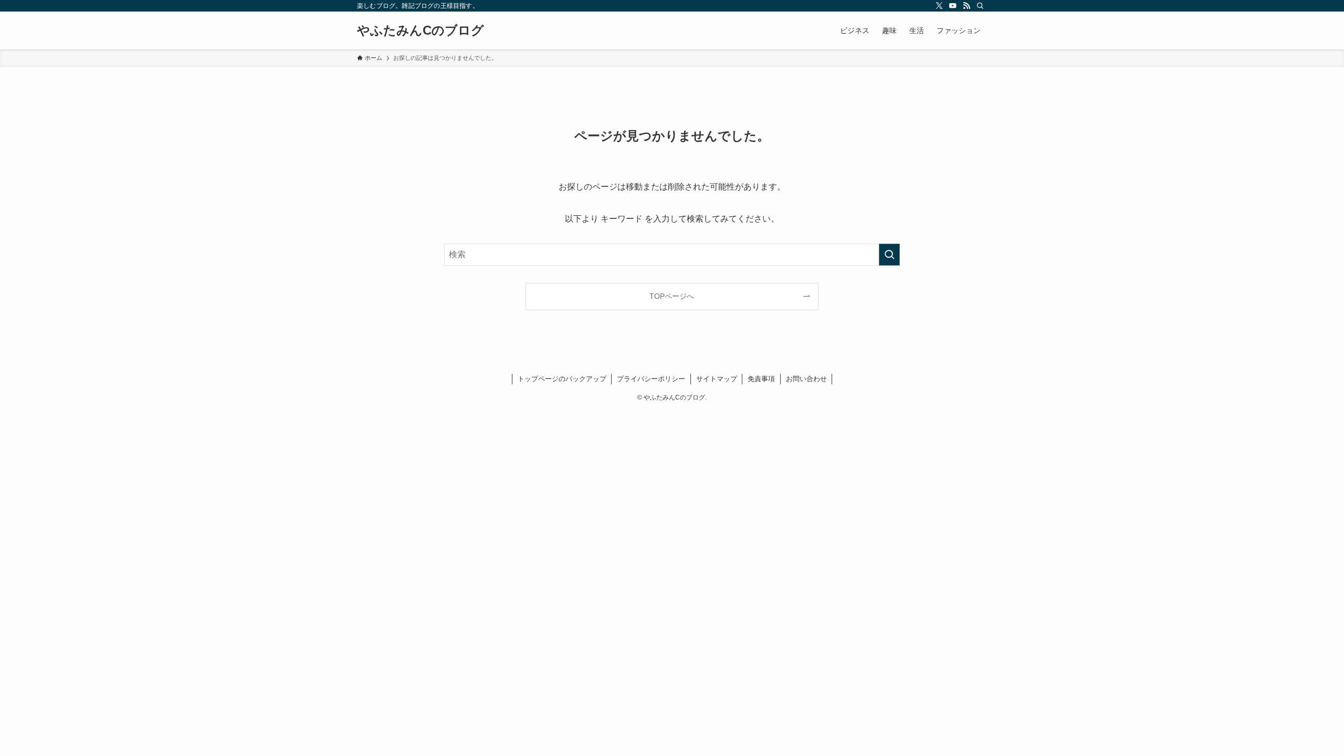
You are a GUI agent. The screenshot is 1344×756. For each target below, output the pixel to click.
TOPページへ (671, 296)
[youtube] (953, 6)
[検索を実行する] (889, 255)
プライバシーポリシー (651, 379)
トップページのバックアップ (562, 379)
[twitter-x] (939, 6)
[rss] (966, 6)
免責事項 (761, 379)
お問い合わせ (806, 379)
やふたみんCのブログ (420, 30)
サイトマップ (716, 379)
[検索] (980, 6)
